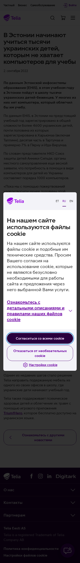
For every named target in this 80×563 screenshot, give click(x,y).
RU (64, 201)
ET (57, 201)
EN (71, 201)
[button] (40, 310)
